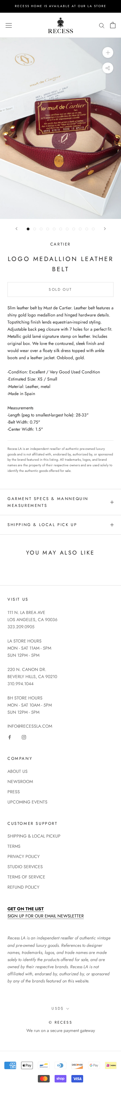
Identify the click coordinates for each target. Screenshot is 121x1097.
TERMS (13, 846)
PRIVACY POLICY (23, 856)
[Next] (105, 228)
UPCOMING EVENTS (27, 802)
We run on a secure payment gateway (60, 1030)
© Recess (60, 1022)
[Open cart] (112, 25)
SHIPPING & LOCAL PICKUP (33, 836)
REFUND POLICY (23, 887)
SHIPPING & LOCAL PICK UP (42, 525)
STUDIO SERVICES (25, 867)
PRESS (13, 792)
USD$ (58, 1008)
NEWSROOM (20, 781)
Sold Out (60, 289)
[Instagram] (24, 736)
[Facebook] (9, 736)
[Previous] (16, 228)
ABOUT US (17, 771)
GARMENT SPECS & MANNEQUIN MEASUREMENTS (47, 502)
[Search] (102, 25)
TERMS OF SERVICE (26, 877)
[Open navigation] (9, 25)
